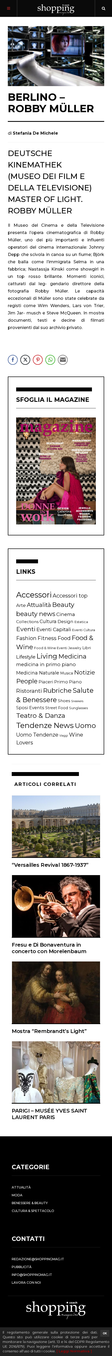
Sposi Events (30, 707)
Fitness (47, 638)
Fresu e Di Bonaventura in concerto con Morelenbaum (49, 948)
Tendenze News (45, 725)
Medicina (72, 656)
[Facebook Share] (13, 360)
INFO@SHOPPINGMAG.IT (32, 1275)
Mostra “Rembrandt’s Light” (49, 1031)
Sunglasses (78, 708)
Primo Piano (68, 681)
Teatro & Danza (40, 715)
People (27, 681)
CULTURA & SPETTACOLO (33, 1211)
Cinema (65, 614)
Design (65, 621)
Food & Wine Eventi (50, 648)
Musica (66, 673)
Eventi (25, 629)
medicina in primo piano (46, 664)
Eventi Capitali (53, 629)
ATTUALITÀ (21, 1187)
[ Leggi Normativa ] (74, 1351)
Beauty (63, 604)
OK (105, 1333)
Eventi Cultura (83, 630)
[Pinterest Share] (38, 360)
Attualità (39, 604)
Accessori (34, 594)
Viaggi (63, 735)
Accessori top (70, 595)
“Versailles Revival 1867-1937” (50, 865)
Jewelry (74, 648)
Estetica (81, 622)
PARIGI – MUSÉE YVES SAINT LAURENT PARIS (49, 1114)
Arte (21, 605)
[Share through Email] (63, 360)
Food (64, 638)
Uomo (85, 725)
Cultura (48, 621)
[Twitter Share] (25, 360)
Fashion (26, 638)
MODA (17, 1195)
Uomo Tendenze (37, 735)
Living (46, 656)
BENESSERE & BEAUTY (30, 1203)
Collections (27, 621)
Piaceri (46, 681)
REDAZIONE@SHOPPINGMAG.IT (38, 1259)
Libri (86, 647)
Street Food (56, 708)
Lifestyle (25, 657)
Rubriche (57, 690)
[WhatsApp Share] (50, 360)
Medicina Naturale (37, 673)
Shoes (64, 700)
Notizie (84, 672)
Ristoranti (29, 691)
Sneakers (77, 701)
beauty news (35, 614)
